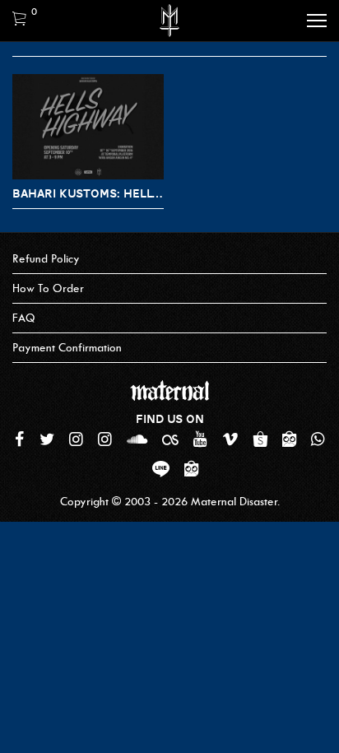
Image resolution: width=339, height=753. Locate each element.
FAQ (23, 318)
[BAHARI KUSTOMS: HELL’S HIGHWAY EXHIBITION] (88, 127)
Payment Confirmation (67, 348)
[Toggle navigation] (317, 20)
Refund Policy (46, 259)
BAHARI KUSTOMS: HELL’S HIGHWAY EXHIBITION (88, 193)
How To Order (48, 288)
